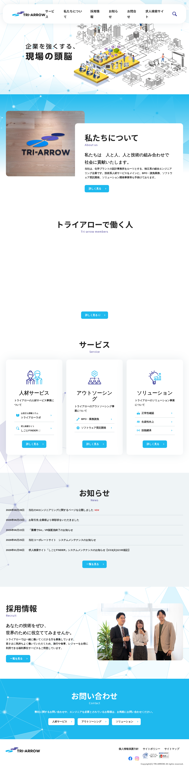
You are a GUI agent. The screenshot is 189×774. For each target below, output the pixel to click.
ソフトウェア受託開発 (93, 427)
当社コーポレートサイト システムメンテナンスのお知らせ (62, 540)
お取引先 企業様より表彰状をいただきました (54, 520)
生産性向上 (148, 421)
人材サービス (59, 721)
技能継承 (147, 430)
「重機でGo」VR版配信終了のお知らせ (51, 530)
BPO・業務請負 (90, 419)
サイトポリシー (151, 748)
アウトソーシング (91, 721)
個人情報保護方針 (129, 748)
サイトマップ (171, 748)
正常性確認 (148, 413)
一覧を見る (92, 564)
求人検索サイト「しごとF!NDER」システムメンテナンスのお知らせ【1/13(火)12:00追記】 (80, 550)
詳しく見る (95, 188)
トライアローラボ (31, 415)
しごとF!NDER (29, 428)
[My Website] (28, 13)
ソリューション (124, 721)
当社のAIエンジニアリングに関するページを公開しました (61, 510)
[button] (174, 14)
